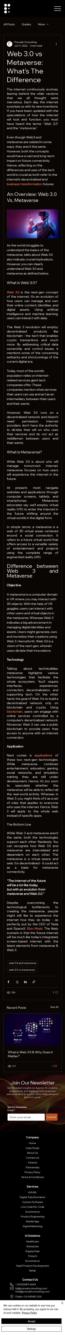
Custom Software (32, 1202)
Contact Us (32, 1157)
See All (54, 1007)
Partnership (32, 1167)
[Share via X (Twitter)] (17, 981)
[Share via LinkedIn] (25, 981)
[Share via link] (34, 981)
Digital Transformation (32, 1197)
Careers (32, 1162)
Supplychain (32, 1251)
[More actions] (56, 44)
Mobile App (32, 1221)
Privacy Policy (32, 1172)
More (41, 24)
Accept (31, 1321)
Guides (26, 24)
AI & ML (32, 1192)
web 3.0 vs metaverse (22, 969)
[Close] (60, 1305)
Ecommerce (32, 1211)
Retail (32, 1270)
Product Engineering (32, 1216)
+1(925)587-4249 (25, 1284)
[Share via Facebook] (8, 981)
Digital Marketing (32, 1226)
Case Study (32, 1148)
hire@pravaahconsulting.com (32, 1291)
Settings (31, 1328)
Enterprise (33, 1246)
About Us (32, 1152)
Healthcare (32, 1241)
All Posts (9, 24)
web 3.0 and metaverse (22, 963)
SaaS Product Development (32, 1265)
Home (32, 1143)
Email (11, 1110)
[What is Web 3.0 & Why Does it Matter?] (32, 1030)
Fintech (32, 1256)
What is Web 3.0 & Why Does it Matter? (30, 1054)
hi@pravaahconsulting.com (31, 1288)
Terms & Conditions (32, 1177)
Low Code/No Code (32, 1206)
